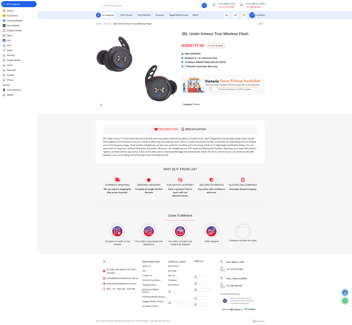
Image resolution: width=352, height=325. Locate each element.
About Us (146, 266)
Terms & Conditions (151, 280)
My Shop (172, 270)
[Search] (204, 5)
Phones (108, 23)
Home (99, 23)
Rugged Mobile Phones (152, 301)
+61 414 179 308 (226, 7)
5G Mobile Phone (150, 306)
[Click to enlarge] (101, 105)
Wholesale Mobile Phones (150, 290)
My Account (173, 266)
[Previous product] (257, 24)
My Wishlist (173, 284)
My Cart (171, 275)
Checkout (172, 280)
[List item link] (238, 269)
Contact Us (147, 275)
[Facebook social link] (225, 301)
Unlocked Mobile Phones (153, 296)
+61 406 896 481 (253, 7)
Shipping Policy (149, 284)
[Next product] (263, 24)
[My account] (226, 15)
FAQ (144, 270)
